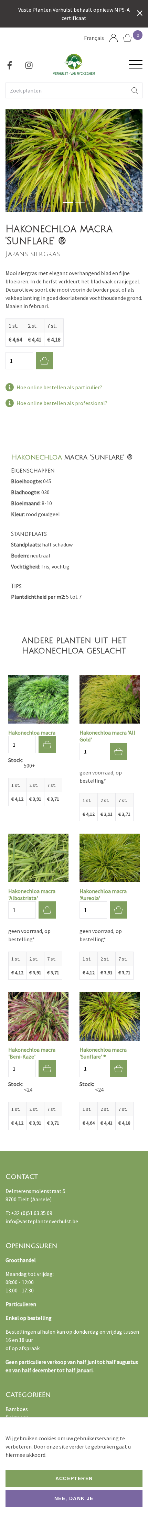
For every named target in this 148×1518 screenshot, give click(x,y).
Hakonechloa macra (31, 732)
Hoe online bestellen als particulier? (59, 387)
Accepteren (74, 1478)
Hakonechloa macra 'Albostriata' (31, 894)
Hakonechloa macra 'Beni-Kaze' (31, 1053)
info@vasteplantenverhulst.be (42, 1221)
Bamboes (17, 1409)
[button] (134, 90)
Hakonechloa (36, 457)
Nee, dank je (74, 1498)
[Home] (74, 65)
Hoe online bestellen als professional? (62, 403)
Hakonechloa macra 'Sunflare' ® (103, 1053)
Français (94, 37)
